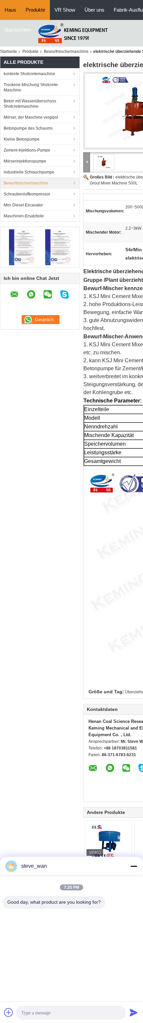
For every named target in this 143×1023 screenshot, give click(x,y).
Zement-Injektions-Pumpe (27, 150)
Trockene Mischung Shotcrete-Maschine (31, 87)
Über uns (94, 10)
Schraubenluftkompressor (27, 194)
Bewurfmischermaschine (66, 51)
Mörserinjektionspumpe (25, 161)
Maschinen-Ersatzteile (24, 216)
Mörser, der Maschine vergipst (31, 117)
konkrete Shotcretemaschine (29, 73)
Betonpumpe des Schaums (28, 128)
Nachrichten (18, 30)
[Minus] (134, 866)
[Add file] (8, 1012)
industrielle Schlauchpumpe (29, 172)
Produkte (35, 10)
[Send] (133, 1012)
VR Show (65, 10)
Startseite (8, 51)
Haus (10, 10)
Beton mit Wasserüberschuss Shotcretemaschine (30, 104)
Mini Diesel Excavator (23, 205)
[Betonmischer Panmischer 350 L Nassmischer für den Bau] (108, 840)
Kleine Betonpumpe (22, 139)
